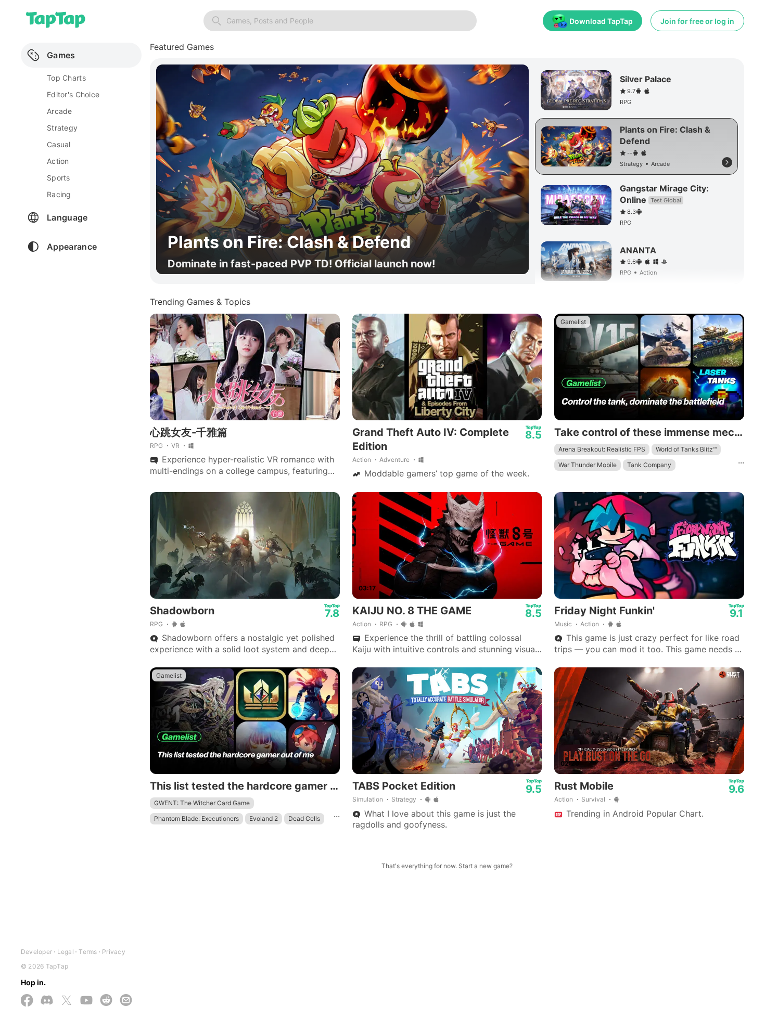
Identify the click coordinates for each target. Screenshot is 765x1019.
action (58, 161)
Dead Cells (304, 818)
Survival (593, 799)
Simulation (367, 799)
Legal (65, 952)
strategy (62, 127)
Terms (88, 952)
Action (361, 459)
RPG (156, 445)
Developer (36, 952)
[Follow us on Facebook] (27, 1001)
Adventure (394, 459)
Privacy (113, 952)
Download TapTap (601, 21)
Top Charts (66, 77)
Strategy (403, 799)
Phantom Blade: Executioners (196, 818)
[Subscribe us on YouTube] (86, 1001)
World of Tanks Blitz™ (686, 449)
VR (175, 445)
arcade (59, 111)
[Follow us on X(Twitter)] (66, 1001)
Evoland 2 (263, 818)
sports (58, 177)
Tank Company (649, 465)
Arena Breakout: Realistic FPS (601, 449)
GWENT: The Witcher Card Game (202, 803)
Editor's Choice (73, 94)
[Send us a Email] (126, 1001)
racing (59, 194)
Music (563, 624)
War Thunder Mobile (587, 465)
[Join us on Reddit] (106, 1001)
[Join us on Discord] (47, 1001)
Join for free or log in (697, 21)
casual (59, 144)
